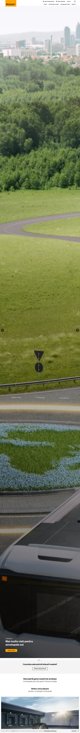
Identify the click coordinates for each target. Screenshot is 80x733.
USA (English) (47, 731)
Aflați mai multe (11, 650)
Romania (68, 1)
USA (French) (53, 731)
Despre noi (74, 4)
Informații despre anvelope (54, 4)
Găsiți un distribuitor (61, 1)
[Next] (77, 330)
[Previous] (2, 330)
